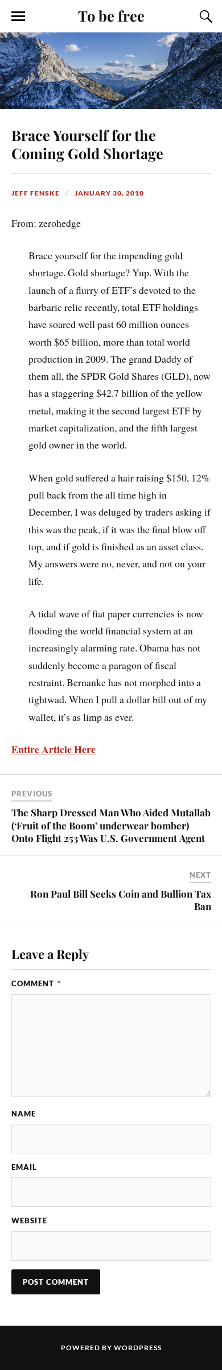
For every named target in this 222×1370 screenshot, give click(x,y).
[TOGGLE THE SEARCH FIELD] (204, 16)
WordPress (138, 1347)
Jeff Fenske (35, 193)
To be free (111, 15)
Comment (36, 983)
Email (24, 1167)
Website (29, 1220)
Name (23, 1113)
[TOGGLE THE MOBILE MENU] (18, 16)
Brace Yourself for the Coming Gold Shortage (87, 144)
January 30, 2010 (109, 193)
